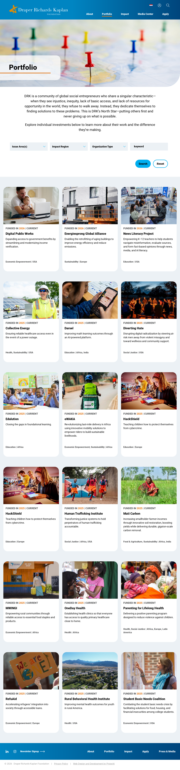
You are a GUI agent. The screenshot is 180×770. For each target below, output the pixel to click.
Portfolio (107, 13)
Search (143, 163)
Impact (125, 13)
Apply (165, 13)
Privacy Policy (61, 763)
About (89, 13)
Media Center (145, 13)
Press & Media (167, 751)
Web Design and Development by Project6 (94, 763)
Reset (160, 163)
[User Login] (159, 5)
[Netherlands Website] (151, 5)
